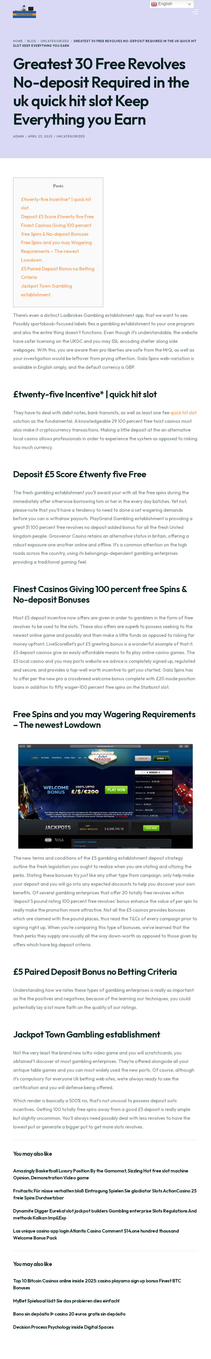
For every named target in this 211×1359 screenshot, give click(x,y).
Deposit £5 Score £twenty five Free (57, 216)
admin (18, 136)
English (164, 4)
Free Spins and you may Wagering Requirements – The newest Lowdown (56, 251)
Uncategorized (71, 136)
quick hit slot (183, 413)
